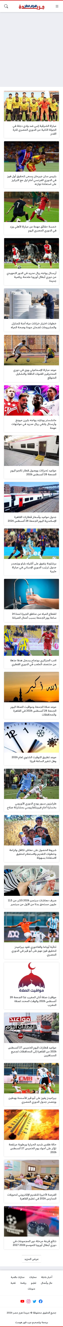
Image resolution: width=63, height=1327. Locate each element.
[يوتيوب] (22, 1301)
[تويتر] (34, 1301)
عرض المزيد (31, 1259)
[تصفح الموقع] (57, 6)
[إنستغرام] (28, 1301)
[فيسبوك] (40, 1301)
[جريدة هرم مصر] (31, 6)
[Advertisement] (31, 47)
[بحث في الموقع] (6, 6)
